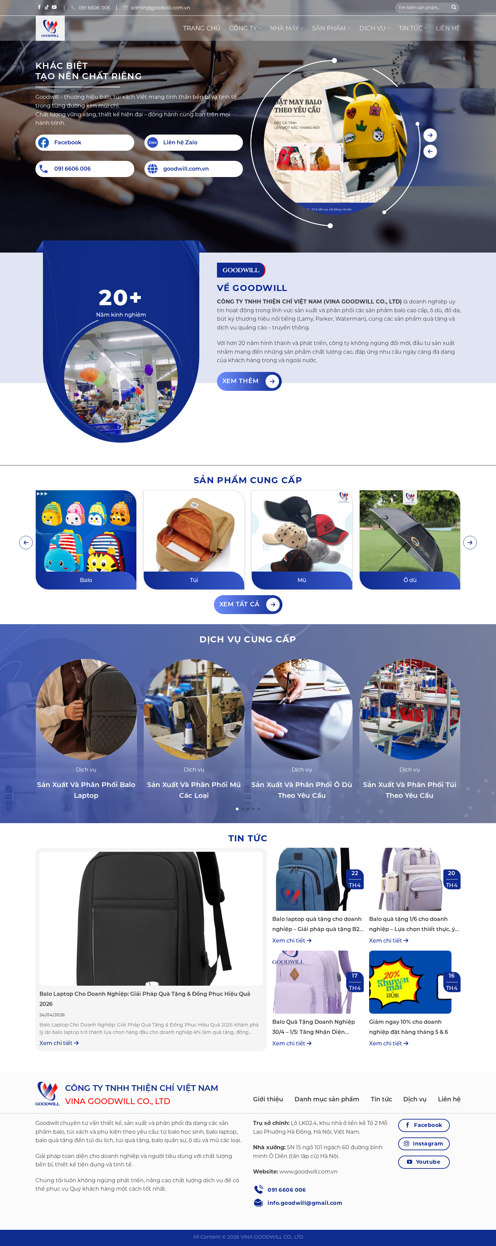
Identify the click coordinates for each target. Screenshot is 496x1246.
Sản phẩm (329, 28)
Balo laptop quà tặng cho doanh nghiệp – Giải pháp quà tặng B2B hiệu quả (317, 929)
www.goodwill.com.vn (308, 1171)
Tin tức (411, 28)
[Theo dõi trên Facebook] (39, 7)
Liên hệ (448, 28)
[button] (430, 135)
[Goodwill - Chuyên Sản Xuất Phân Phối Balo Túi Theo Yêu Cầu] (69, 28)
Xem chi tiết (56, 1043)
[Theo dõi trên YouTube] (54, 7)
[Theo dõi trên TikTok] (47, 7)
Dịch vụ (372, 28)
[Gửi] (454, 8)
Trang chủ (201, 28)
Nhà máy (284, 28)
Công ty (243, 28)
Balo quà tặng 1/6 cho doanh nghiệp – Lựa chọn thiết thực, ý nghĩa (412, 929)
